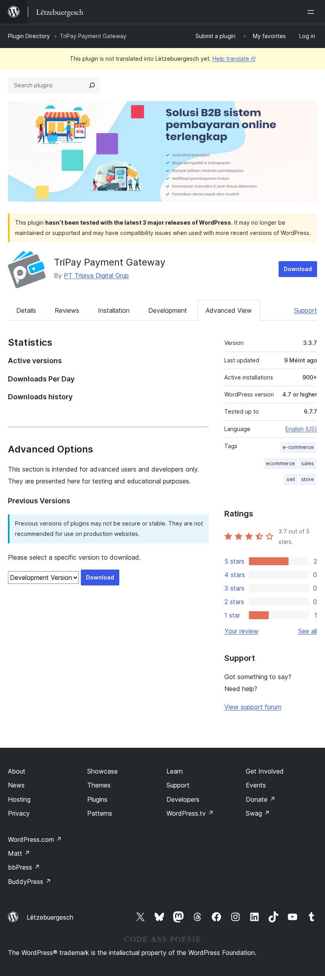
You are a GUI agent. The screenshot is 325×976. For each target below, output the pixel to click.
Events (256, 785)
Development (167, 310)
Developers (182, 799)
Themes (99, 785)
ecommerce (280, 463)
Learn (174, 771)
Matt (19, 853)
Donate (260, 799)
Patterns (99, 813)
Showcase (102, 771)
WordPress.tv (190, 813)
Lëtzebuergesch (50, 917)
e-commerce (298, 447)
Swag (258, 813)
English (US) (301, 428)
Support (305, 310)
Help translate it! (234, 58)
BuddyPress (29, 882)
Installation (114, 310)
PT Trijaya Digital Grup (96, 275)
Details (26, 310)
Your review (241, 631)
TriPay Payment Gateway (109, 262)
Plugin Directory (29, 36)
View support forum (252, 707)
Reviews (67, 310)
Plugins (97, 799)
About (16, 771)
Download (298, 269)
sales (307, 463)
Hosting (19, 799)
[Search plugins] (92, 85)
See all (307, 631)
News (16, 785)
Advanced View (229, 310)
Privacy (19, 813)
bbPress (24, 867)
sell (291, 479)
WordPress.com (35, 839)
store (307, 479)
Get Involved (265, 771)
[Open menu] (312, 12)
